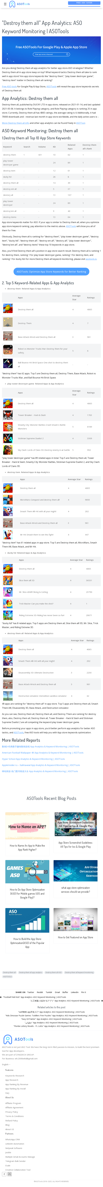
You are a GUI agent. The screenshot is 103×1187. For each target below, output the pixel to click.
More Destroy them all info (15, 123)
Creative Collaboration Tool (17, 1169)
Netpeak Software (13, 1148)
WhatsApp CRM (12, 1139)
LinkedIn (74, 992)
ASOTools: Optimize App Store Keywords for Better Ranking (51, 271)
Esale (7, 1165)
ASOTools (51, 86)
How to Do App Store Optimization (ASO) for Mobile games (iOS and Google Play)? (27, 893)
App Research (11, 1080)
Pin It (83, 992)
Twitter (30, 992)
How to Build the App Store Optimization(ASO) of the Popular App (27, 942)
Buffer (65, 992)
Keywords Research (14, 1075)
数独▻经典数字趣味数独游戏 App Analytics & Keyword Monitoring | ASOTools (40, 746)
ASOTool (80, 123)
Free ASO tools (9, 86)
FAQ (7, 1093)
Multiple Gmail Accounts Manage (20, 1156)
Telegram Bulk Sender (15, 1161)
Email (57, 992)
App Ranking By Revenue (16, 1084)
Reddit (40, 992)
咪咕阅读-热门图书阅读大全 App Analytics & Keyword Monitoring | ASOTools (40, 771)
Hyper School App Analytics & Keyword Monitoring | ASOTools (33, 759)
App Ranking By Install (15, 1088)
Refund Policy (11, 1120)
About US (9, 1129)
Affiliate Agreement (14, 1107)
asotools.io (91, 259)
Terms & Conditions (14, 1116)
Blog (7, 1124)
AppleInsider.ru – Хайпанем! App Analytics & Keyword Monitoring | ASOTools (41, 765)
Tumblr (49, 992)
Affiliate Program (13, 1103)
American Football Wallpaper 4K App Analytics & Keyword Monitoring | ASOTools (42, 752)
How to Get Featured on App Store (75, 937)
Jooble (8, 1152)
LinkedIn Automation (14, 1143)
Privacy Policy (11, 1112)
